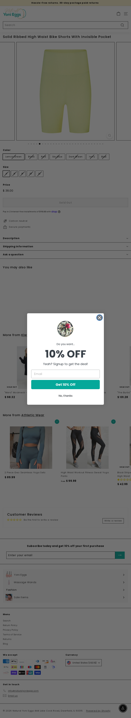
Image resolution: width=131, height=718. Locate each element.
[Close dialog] (100, 318)
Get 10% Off (65, 384)
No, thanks (65, 396)
